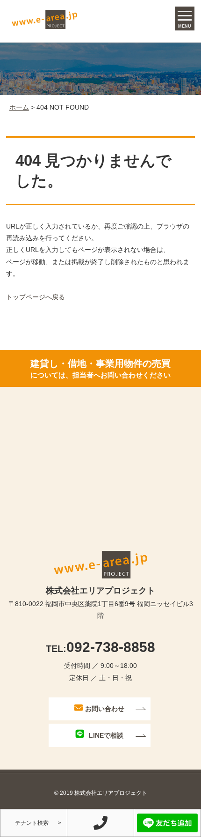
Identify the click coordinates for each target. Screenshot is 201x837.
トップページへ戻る (35, 297)
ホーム (19, 107)
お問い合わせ (104, 708)
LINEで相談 (106, 735)
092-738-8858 (100, 647)
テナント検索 (32, 823)
